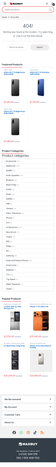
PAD (8, 241)
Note (10, 70)
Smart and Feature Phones (17, 260)
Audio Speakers (13, 175)
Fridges (15, 304)
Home (4, 17)
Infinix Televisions (13, 213)
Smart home (11, 265)
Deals (8, 194)
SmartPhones (43, 304)
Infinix (6, 70)
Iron (7, 222)
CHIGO (9, 189)
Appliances (10, 166)
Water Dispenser (13, 284)
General (9, 208)
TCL (8, 274)
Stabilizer (10, 270)
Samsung (10, 255)
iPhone (9, 218)
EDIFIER (9, 199)
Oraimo (9, 237)
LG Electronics (12, 227)
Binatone (10, 180)
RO (7, 251)
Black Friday (11, 185)
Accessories (11, 161)
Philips (8, 246)
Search (50, 10)
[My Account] (47, 3)
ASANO (9, 170)
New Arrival (11, 232)
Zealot (8, 289)
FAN (8, 204)
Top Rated (10, 279)
